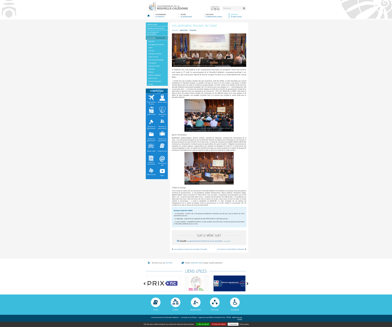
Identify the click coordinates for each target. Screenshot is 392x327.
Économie (151, 51)
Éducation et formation (155, 54)
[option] (162, 283)
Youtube (215, 9)
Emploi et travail (153, 57)
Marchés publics (195, 310)
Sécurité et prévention (154, 81)
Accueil (150, 16)
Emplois (175, 310)
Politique (150, 72)
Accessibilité (235, 310)
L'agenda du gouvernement (155, 28)
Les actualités (151, 38)
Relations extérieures (154, 75)
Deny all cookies (219, 324)
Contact (155, 310)
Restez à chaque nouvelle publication (204, 263)
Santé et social (152, 78)
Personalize (233, 324)
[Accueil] (168, 6)
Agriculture (151, 41)
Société (150, 84)
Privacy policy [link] (244, 324)
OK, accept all (203, 324)
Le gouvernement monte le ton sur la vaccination (205, 241)
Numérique (151, 69)
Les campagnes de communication (153, 33)
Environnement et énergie (155, 60)
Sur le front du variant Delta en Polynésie (231, 249)
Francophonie (152, 63)
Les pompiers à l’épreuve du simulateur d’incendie (190, 249)
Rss (218, 9)
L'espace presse (152, 24)
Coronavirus (193, 30)
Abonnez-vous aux (162, 263)
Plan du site (215, 310)
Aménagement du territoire (156, 44)
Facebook (212, 9)
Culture (150, 48)
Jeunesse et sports (154, 66)
